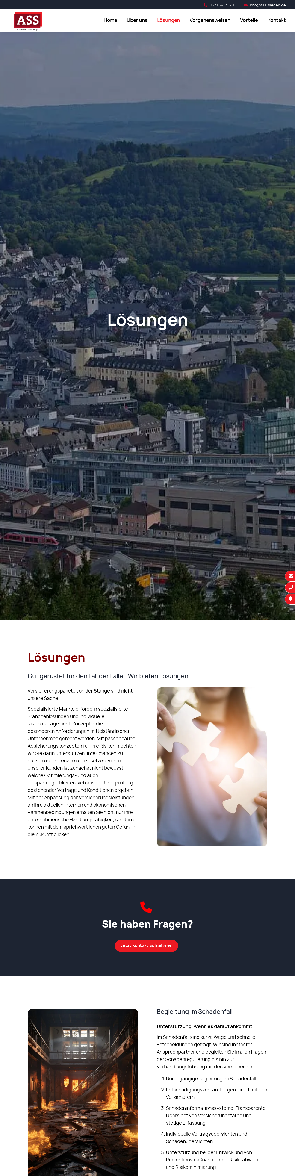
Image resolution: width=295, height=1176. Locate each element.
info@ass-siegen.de (268, 5)
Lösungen (168, 20)
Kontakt (277, 20)
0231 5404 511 (222, 5)
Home (110, 20)
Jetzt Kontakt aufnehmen (146, 946)
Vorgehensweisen (210, 20)
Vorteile (249, 20)
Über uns (137, 20)
